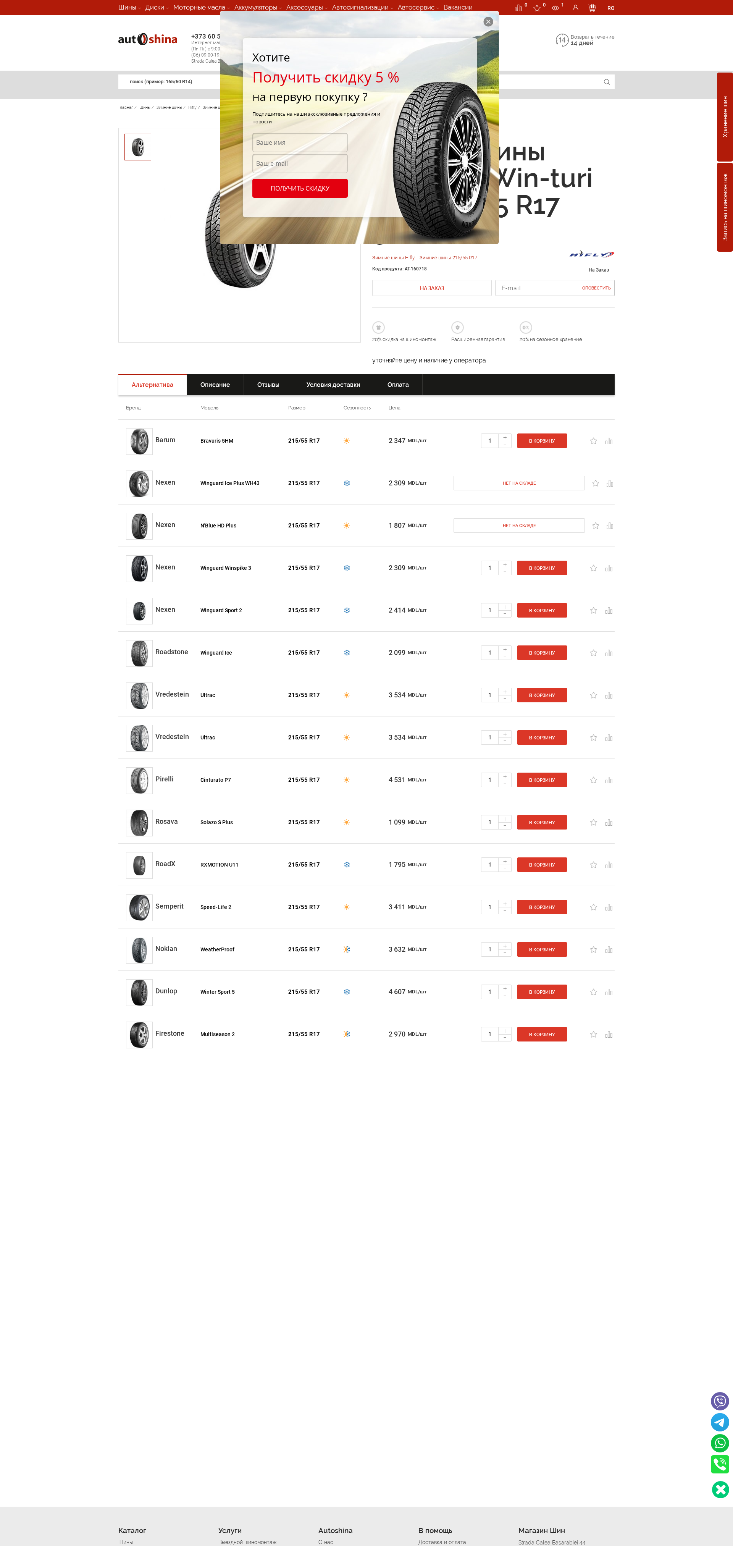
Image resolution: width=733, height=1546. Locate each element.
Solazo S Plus (216, 822)
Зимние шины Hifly (394, 257)
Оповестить (596, 288)
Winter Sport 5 (217, 992)
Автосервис (416, 7)
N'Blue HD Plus (218, 525)
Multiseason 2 (217, 1034)
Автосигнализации (360, 7)
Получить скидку (300, 188)
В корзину (542, 441)
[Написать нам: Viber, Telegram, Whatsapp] (720, 1489)
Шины (127, 7)
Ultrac (207, 695)
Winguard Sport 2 (221, 610)
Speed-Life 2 (215, 907)
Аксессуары (304, 7)
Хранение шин (725, 117)
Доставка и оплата (442, 1542)
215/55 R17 (304, 440)
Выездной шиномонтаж (247, 1542)
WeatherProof (217, 949)
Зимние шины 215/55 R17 (448, 257)
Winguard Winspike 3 (225, 568)
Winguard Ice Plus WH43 (230, 483)
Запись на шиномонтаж (725, 207)
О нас (325, 1542)
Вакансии (458, 7)
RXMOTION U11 (219, 865)
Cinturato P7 (215, 780)
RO (611, 8)
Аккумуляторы (255, 7)
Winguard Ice (216, 653)
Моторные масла (199, 7)
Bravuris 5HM (216, 441)
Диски (154, 7)
